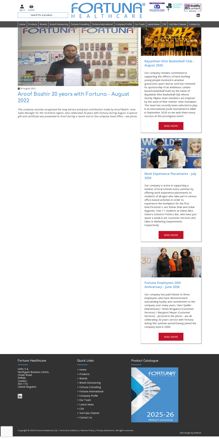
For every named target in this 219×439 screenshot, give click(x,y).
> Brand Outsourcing (89, 382)
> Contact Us (84, 417)
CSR (164, 24)
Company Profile (123, 24)
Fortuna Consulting (80, 24)
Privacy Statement (105, 430)
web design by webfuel (190, 432)
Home (22, 24)
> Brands (82, 378)
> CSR (80, 408)
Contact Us (194, 24)
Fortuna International (102, 24)
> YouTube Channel (88, 413)
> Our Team (84, 400)
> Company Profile (87, 395)
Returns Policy (87, 430)
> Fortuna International (90, 391)
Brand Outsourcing (59, 24)
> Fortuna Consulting (89, 387)
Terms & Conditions (69, 430)
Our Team (140, 24)
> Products (83, 374)
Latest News (153, 24)
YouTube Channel (177, 24)
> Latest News (85, 404)
